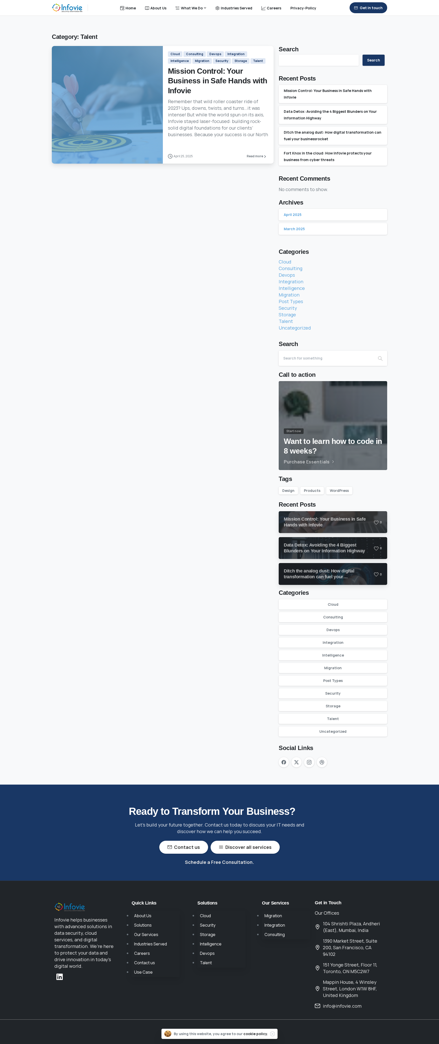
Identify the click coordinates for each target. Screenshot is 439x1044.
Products (312, 490)
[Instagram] (309, 762)
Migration (289, 295)
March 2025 (294, 228)
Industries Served (150, 944)
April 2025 (293, 214)
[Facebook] (284, 762)
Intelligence (292, 288)
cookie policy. (255, 1033)
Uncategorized (295, 328)
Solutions (143, 925)
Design (288, 490)
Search (289, 49)
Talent (286, 321)
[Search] (380, 358)
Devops (287, 275)
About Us (142, 915)
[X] (296, 762)
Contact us (144, 962)
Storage (287, 314)
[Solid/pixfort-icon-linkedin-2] (59, 976)
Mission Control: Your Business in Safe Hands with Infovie (217, 81)
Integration (291, 281)
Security (288, 308)
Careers (142, 953)
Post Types (291, 301)
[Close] (272, 1033)
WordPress (339, 490)
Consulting (290, 268)
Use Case (143, 972)
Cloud (285, 262)
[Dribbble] (322, 762)
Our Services (146, 934)
